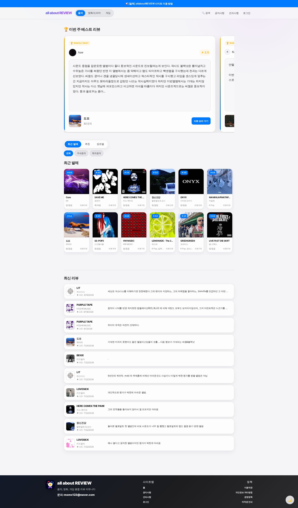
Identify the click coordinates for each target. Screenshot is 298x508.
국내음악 (81, 153)
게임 (108, 13)
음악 (80, 13)
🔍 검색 (206, 13)
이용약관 (248, 487)
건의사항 (234, 13)
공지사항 (219, 13)
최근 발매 (73, 144)
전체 (68, 153)
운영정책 (248, 497)
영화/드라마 (94, 13)
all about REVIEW (59, 13)
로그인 (246, 13)
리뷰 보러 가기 (201, 121)
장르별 (100, 144)
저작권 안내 (247, 502)
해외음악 (96, 153)
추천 (87, 144)
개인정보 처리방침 (244, 492)
